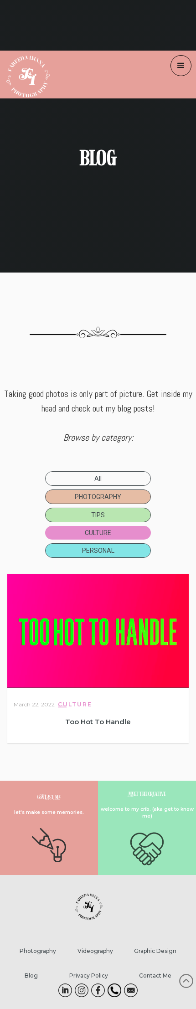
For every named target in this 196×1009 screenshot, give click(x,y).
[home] (25, 74)
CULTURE (98, 532)
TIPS (98, 515)
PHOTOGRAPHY (98, 496)
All (98, 478)
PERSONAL (98, 550)
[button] (180, 65)
